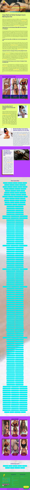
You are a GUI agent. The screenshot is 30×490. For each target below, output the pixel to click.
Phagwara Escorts (7, 202)
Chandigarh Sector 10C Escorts (19, 208)
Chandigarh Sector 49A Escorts (19, 380)
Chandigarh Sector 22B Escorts (11, 257)
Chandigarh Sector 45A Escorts (19, 361)
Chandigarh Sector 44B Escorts (19, 357)
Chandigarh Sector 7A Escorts (6, 404)
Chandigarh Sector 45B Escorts (11, 363)
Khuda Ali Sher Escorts (22, 192)
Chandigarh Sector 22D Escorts (11, 259)
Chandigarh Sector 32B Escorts (11, 300)
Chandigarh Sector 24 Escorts (10, 265)
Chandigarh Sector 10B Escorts (11, 208)
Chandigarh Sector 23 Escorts (19, 259)
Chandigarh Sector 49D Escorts (11, 384)
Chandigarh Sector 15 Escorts (15, 218)
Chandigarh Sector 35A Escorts (11, 314)
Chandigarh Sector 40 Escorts (23, 337)
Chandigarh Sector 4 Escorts (15, 337)
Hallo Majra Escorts (11, 188)
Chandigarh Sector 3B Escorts (7, 337)
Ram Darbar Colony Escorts (8, 204)
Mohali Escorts (7, 198)
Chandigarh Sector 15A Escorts (23, 218)
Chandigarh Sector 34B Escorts (11, 310)
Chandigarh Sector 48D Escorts (19, 378)
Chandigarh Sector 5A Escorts (6, 394)
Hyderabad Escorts (17, 467)
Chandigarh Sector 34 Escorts (10, 308)
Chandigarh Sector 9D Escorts (23, 410)
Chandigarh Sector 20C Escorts (19, 247)
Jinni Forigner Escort (24, 435)
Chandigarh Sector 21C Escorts (10, 253)
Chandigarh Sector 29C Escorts (10, 284)
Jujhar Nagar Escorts (13, 190)
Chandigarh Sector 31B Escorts (19, 294)
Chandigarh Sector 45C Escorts (19, 363)
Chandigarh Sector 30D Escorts (11, 292)
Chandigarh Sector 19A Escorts (19, 241)
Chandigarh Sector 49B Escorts (11, 382)
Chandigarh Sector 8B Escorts (23, 406)
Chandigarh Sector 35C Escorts (11, 316)
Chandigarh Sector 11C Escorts (10, 214)
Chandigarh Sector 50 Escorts (23, 386)
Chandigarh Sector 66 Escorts (6, 400)
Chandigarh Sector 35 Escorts (19, 312)
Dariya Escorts (5, 186)
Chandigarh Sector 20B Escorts (11, 247)
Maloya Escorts (24, 194)
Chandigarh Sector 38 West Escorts (19, 329)
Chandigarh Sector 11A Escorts (11, 212)
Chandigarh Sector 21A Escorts (11, 251)
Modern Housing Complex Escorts (18, 196)
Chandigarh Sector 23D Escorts (19, 263)
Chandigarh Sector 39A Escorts (19, 331)
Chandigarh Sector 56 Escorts (23, 390)
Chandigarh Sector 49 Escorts (10, 380)
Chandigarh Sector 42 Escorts (19, 347)
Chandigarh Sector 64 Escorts (15, 398)
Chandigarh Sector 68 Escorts (23, 400)
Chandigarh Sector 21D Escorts (19, 253)
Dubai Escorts (12, 467)
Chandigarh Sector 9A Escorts (23, 408)
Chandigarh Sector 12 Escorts (6, 216)
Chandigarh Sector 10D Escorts (11, 210)
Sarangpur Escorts (15, 204)
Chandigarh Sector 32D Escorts (11, 302)
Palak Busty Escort (24, 454)
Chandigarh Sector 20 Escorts (14, 245)
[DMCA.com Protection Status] (4, 485)
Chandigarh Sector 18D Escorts (19, 239)
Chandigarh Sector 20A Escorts (23, 245)
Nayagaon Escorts (6, 200)
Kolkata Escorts (22, 467)
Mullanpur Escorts (22, 198)
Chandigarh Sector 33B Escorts (19, 304)
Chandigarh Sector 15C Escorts (19, 220)
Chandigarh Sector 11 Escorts (19, 210)
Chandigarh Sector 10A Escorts (19, 206)
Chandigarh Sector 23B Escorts (19, 261)
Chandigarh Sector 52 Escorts (15, 388)
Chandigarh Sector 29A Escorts (11, 282)
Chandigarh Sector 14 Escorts (6, 218)
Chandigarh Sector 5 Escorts (15, 386)
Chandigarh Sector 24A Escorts (19, 265)
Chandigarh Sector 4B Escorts (7, 386)
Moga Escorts (25, 196)
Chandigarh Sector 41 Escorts (10, 343)
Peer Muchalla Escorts (23, 200)
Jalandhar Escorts (7, 190)
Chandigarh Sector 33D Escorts (19, 306)
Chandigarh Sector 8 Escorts (6, 406)
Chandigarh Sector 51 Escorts (6, 388)
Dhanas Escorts (20, 186)
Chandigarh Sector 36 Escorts (19, 316)
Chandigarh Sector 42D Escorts (19, 351)
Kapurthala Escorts (7, 192)
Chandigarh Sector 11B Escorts (19, 212)
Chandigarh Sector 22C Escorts (19, 257)
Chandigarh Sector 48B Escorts (19, 376)
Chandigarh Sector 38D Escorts (10, 329)
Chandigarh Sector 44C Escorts (10, 359)
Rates (12, 483)
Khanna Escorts (12, 192)
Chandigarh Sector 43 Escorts (10, 353)
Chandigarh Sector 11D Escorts (19, 214)
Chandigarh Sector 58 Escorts (15, 392)
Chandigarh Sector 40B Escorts (19, 339)
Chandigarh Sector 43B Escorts (11, 355)
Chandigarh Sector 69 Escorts (6, 402)
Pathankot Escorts (12, 200)
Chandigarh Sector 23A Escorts (11, 261)
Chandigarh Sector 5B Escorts (15, 394)
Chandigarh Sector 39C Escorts (19, 333)
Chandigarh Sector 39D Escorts (11, 335)
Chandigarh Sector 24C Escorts (19, 267)
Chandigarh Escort (10, 162)
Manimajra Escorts (5, 196)
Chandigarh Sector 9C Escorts (15, 410)
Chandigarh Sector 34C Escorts (19, 310)
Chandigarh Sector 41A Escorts (19, 343)
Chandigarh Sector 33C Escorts (10, 306)
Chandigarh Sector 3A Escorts (19, 335)
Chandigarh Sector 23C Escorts (10, 263)
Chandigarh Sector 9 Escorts (15, 408)
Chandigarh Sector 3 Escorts (23, 286)
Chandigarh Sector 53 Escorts (23, 388)
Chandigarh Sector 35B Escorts (19, 314)
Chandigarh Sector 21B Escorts (19, 251)
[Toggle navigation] (27, 2)
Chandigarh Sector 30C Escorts (19, 290)
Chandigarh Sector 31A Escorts (11, 294)
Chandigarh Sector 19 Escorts (10, 241)
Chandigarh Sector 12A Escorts (15, 216)
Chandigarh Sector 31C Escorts (10, 296)
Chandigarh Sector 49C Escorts (19, 382)
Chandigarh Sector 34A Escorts (19, 308)
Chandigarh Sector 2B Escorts (15, 286)
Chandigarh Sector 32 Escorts (10, 298)
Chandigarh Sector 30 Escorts (10, 288)
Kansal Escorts (23, 190)
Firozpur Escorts (6, 188)
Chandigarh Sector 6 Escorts (23, 394)
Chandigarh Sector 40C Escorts (10, 341)
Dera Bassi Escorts (10, 186)
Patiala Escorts (17, 200)
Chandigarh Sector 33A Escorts (11, 304)
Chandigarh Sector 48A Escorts (11, 376)
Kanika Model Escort (15, 435)
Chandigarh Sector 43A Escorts (19, 353)
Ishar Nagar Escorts (23, 188)
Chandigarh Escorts (24, 20)
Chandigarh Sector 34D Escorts (11, 312)
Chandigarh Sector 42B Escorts (19, 349)
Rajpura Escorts (17, 202)
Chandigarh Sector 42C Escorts (10, 351)
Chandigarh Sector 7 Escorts (15, 402)
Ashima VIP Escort (6, 454)
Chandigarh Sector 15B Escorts (11, 220)
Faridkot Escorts (25, 186)
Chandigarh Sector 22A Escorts (19, 255)
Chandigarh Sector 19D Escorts (19, 243)
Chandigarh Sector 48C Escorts (10, 378)
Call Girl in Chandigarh (22, 134)
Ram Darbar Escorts (22, 202)
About (12, 478)
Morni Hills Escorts (12, 198)
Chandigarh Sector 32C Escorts (19, 300)
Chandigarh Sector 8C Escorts (6, 408)
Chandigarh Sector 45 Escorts (10, 361)
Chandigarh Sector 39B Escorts (11, 333)
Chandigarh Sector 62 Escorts (23, 396)
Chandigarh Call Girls (15, 480)
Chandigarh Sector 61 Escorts (15, 396)
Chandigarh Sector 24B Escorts (11, 267)
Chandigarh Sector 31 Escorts (19, 292)
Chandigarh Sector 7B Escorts (15, 404)
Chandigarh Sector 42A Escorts (11, 349)
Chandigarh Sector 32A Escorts (19, 298)
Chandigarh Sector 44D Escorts (19, 359)
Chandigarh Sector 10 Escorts (10, 206)
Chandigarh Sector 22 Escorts (10, 255)
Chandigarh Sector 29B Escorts (19, 282)
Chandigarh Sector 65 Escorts (23, 398)
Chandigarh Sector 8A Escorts (15, 406)
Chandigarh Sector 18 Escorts (19, 235)
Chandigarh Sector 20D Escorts (11, 249)
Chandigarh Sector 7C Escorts (23, 404)
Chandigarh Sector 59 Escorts (23, 392)
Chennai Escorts (8, 467)
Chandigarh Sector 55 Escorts (15, 390)
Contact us (13, 485)
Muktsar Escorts (17, 198)
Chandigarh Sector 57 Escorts (6, 392)
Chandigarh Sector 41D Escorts (11, 347)
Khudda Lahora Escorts (7, 194)
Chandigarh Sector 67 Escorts (15, 400)
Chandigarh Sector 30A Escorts (19, 288)
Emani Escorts (15, 454)
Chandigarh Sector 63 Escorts (6, 398)
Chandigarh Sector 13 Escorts (23, 216)
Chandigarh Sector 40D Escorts (19, 341)
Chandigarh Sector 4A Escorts (19, 384)
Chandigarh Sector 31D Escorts (19, 296)
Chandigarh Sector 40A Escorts (11, 339)
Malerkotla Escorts (18, 194)
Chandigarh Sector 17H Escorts (11, 235)
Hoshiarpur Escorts (17, 188)
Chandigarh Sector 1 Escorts (21, 204)
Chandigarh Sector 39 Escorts (10, 331)
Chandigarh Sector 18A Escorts (11, 237)
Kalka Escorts (18, 190)
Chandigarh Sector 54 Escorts (6, 390)
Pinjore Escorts (12, 202)
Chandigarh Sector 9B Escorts (6, 410)
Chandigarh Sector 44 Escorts (19, 355)
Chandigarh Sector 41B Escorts (11, 345)
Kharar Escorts (17, 192)
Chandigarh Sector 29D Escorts (19, 284)
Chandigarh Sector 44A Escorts (11, 357)
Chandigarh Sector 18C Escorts (10, 239)
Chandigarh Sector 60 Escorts (6, 396)
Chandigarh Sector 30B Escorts (11, 290)
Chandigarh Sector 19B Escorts (10, 243)
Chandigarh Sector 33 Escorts (19, 302)
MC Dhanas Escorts (10, 196)
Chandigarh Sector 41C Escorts (19, 345)
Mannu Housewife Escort (6, 435)
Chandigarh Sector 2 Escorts (6, 245)
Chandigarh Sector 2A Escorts (6, 286)
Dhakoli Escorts (15, 186)
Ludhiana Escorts (13, 194)
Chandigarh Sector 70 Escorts (23, 402)
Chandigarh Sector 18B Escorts (19, 237)
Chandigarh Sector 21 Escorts (19, 249)
